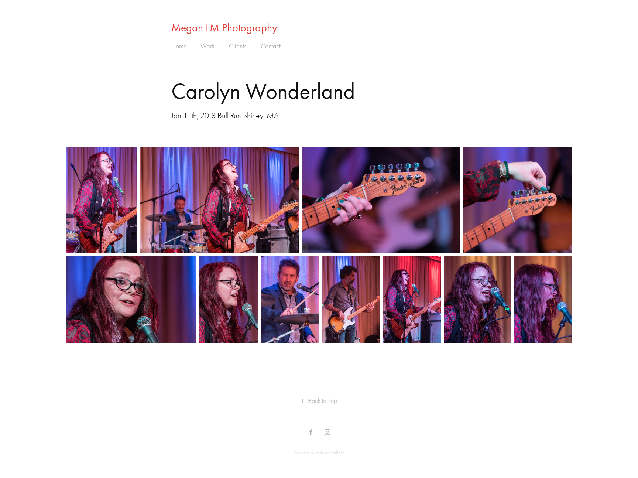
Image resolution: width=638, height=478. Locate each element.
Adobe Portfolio (330, 452)
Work (207, 46)
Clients (237, 46)
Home (179, 46)
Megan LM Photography (224, 27)
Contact (271, 46)
